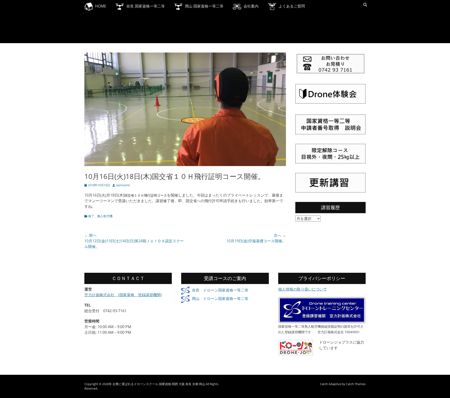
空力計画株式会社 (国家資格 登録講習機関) (123, 294)
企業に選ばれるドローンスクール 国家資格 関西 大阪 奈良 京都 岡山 (158, 384)
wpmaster (123, 185)
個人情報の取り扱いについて (302, 289)
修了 (91, 216)
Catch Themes (356, 384)
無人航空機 (104, 216)
